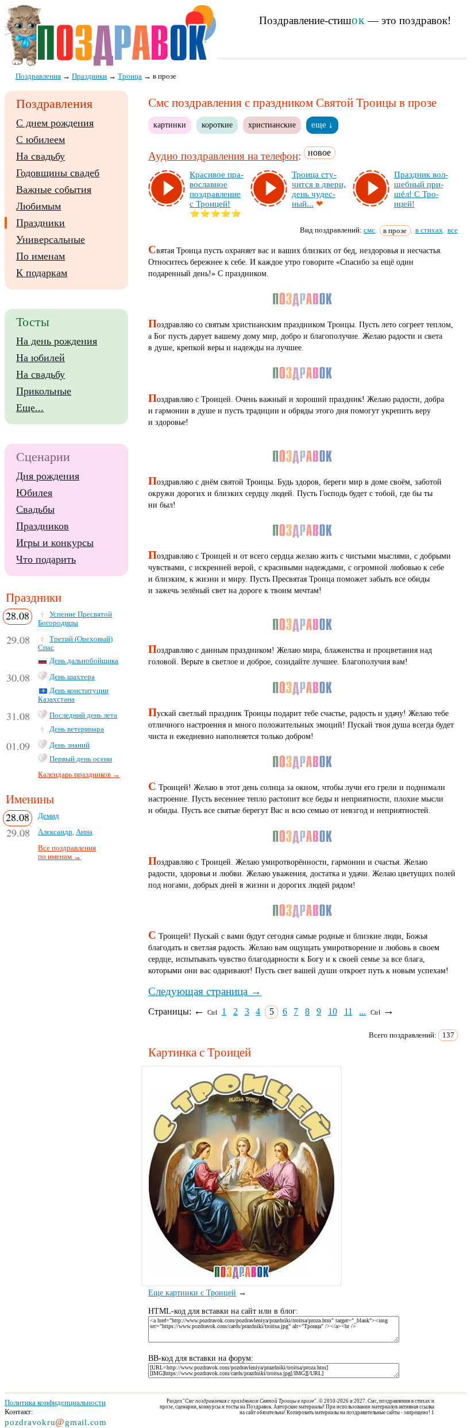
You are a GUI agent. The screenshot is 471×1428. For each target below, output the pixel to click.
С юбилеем (40, 139)
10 (332, 1011)
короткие (217, 124)
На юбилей (40, 357)
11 (348, 1011)
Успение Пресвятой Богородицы (75, 618)
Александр (55, 832)
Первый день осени (80, 759)
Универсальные (50, 239)
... (362, 1011)
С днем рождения (55, 123)
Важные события (53, 189)
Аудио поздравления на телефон (223, 156)
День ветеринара (76, 729)
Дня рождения (47, 476)
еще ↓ (322, 124)
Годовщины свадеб (57, 173)
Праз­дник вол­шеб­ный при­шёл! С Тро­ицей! (421, 189)
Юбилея (34, 492)
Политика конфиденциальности (55, 1402)
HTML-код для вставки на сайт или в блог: (223, 1311)
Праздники (40, 223)
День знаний (69, 745)
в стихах (429, 230)
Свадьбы (35, 509)
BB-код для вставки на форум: (200, 1358)
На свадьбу (40, 156)
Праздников (42, 526)
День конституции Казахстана (73, 695)
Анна (84, 832)
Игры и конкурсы (55, 542)
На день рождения (56, 341)
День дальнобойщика (83, 661)
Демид (48, 816)
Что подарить (46, 559)
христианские (272, 124)
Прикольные (43, 391)
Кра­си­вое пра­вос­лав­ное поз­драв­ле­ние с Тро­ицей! (217, 189)
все (452, 230)
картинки (169, 124)
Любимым (38, 206)
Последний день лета (83, 715)
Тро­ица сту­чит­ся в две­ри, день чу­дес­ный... (319, 189)
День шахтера (72, 677)
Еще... (30, 407)
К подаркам (41, 272)
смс (369, 230)
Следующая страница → (204, 991)
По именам (40, 256)
